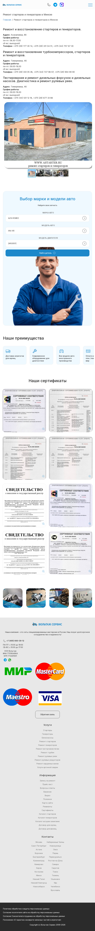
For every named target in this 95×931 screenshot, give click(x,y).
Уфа (55, 883)
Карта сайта (47, 803)
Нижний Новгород (39, 883)
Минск (39, 875)
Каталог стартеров (47, 814)
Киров (39, 868)
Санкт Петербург (38, 846)
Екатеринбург (39, 857)
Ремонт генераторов (47, 745)
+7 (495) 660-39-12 (15, 641)
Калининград (38, 861)
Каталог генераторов (47, 818)
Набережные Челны (55, 842)
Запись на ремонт (47, 781)
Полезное (47, 799)
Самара (55, 864)
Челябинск (55, 886)
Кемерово (39, 864)
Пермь (55, 853)
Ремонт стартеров (47, 741)
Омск (55, 849)
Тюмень (55, 875)
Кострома (39, 872)
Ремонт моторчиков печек (47, 749)
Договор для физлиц (48, 829)
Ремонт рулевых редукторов (47, 760)
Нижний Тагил (39, 879)
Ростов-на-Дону (55, 861)
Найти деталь (45, 253)
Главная (7, 20)
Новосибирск (39, 886)
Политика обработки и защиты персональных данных (26, 909)
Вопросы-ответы (47, 788)
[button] (90, 104)
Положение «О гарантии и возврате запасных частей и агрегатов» (32, 920)
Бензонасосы (47, 738)
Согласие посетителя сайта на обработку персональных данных (31, 912)
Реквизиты (47, 807)
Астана (39, 849)
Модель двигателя (48, 238)
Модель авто (48, 225)
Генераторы (47, 734)
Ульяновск (55, 879)
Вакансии (47, 792)
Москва (39, 842)
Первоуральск (55, 857)
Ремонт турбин (47, 752)
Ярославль (55, 890)
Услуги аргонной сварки (47, 767)
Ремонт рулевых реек (47, 756)
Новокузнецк (55, 846)
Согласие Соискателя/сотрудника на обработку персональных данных (34, 916)
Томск (55, 872)
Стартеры (47, 730)
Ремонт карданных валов (47, 764)
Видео (47, 795)
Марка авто (48, 213)
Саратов (55, 868)
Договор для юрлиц (47, 825)
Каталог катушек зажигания (47, 821)
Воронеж (39, 853)
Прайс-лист (48, 784)
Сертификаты (47, 810)
